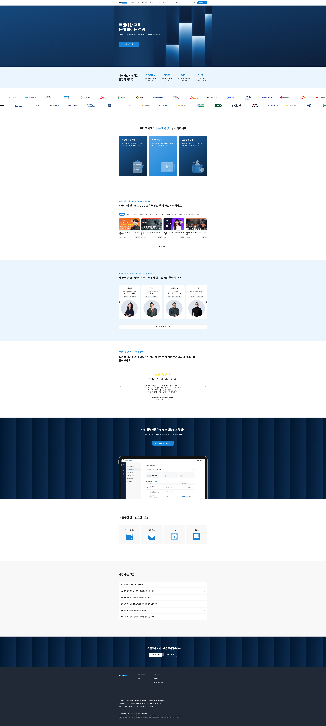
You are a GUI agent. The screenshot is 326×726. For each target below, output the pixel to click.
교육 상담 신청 (202, 3)
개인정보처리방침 (158, 682)
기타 (197, 214)
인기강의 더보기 (161, 246)
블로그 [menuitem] (177, 3)
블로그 (139, 678)
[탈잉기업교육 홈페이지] (123, 3)
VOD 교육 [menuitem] (144, 3)
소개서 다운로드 (170, 655)
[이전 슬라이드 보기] (119, 302)
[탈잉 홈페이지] (123, 675)
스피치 (151, 214)
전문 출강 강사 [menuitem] (153, 3)
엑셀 (128, 214)
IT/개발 (180, 214)
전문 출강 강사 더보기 (162, 326)
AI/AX (122, 214)
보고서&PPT (135, 214)
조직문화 (157, 214)
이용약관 (155, 678)
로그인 (193, 3)
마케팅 (174, 214)
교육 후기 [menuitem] (170, 3)
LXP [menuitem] (163, 3)
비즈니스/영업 (166, 214)
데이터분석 (143, 214)
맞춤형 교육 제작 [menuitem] (135, 3)
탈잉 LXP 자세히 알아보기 (163, 443)
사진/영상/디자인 (189, 214)
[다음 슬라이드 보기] (207, 302)
